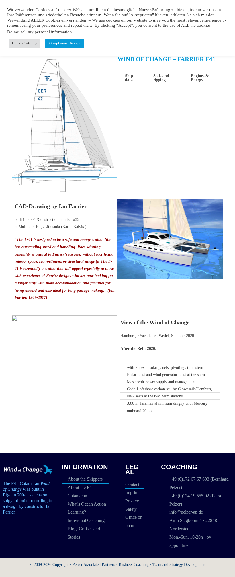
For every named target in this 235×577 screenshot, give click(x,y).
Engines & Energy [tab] (200, 78)
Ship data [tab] (129, 78)
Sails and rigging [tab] (161, 78)
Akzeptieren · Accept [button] (64, 43)
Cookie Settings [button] (24, 43)
